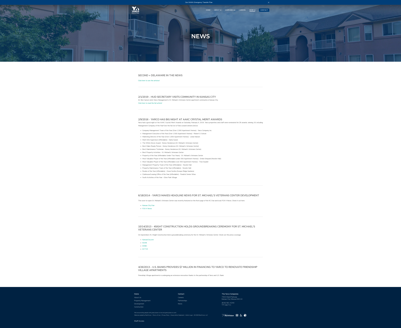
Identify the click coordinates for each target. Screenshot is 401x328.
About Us (137, 297)
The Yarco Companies (230, 294)
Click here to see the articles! (149, 80)
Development (139, 304)
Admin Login (189, 315)
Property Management (142, 301)
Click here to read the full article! (150, 103)
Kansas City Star (148, 205)
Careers (242, 10)
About (217, 10)
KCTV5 (145, 249)
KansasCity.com (148, 240)
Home (208, 10)
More (251, 10)
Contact (264, 10)
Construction (138, 307)
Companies (229, 10)
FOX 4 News (147, 208)
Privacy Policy (165, 315)
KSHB (144, 243)
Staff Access (139, 321)
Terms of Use (156, 315)
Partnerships (182, 301)
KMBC (144, 246)
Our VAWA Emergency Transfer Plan (198, 2)
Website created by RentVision (142, 315)
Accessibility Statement (177, 315)
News (180, 304)
